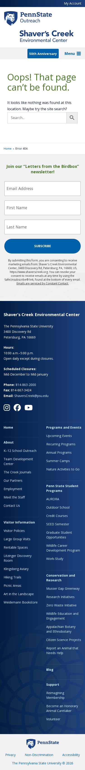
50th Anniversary (43, 54)
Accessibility (71, 755)
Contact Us (12, 505)
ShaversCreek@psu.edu (31, 396)
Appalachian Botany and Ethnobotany (60, 629)
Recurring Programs (60, 444)
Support (52, 684)
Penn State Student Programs (62, 488)
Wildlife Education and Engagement (62, 615)
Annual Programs (59, 452)
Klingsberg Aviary (16, 569)
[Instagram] (7, 407)
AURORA (52, 499)
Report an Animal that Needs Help (62, 650)
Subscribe (42, 246)
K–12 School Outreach (20, 450)
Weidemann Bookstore (21, 602)
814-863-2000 (26, 385)
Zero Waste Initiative (61, 605)
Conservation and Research (60, 577)
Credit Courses (57, 516)
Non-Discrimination (39, 755)
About (9, 442)
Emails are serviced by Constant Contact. (43, 283)
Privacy (10, 755)
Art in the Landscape (19, 594)
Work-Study (54, 558)
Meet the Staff (14, 497)
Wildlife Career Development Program (63, 547)
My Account (72, 3)
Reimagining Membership (55, 695)
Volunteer (53, 719)
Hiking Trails (12, 577)
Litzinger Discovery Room (18, 558)
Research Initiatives (60, 597)
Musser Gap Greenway (63, 588)
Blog (49, 669)
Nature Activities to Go (63, 469)
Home (8, 148)
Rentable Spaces (16, 547)
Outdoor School (58, 507)
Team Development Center (18, 461)
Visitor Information (19, 522)
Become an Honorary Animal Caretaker (62, 708)
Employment (13, 489)
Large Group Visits (17, 539)
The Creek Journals (17, 472)
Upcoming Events (59, 436)
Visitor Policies (14, 530)
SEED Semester (57, 524)
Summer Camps (58, 461)
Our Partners (13, 480)
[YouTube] (28, 407)
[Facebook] (17, 407)
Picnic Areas (12, 585)
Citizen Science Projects (63, 640)
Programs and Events (63, 427)
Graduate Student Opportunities (59, 534)
